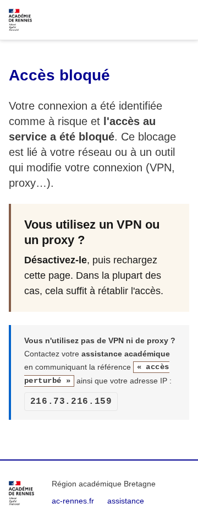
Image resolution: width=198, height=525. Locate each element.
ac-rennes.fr (73, 500)
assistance (125, 500)
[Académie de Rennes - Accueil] (21, 493)
